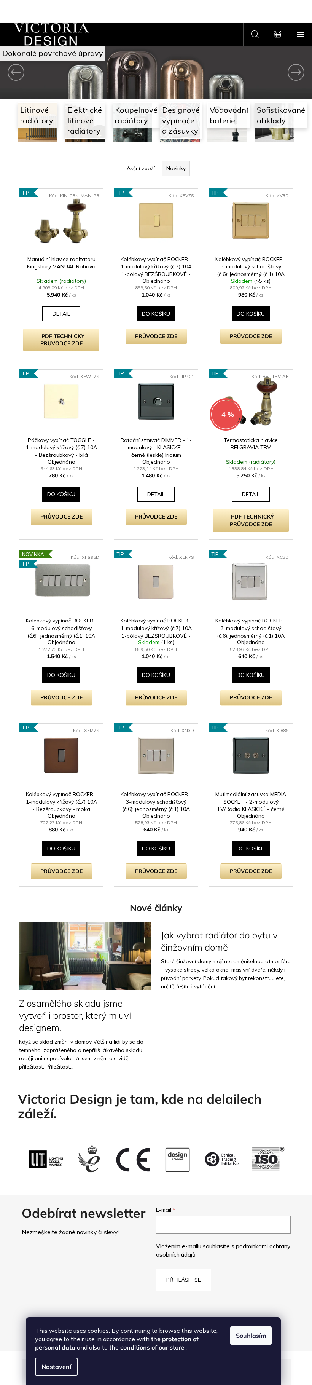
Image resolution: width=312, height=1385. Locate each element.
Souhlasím (251, 1335)
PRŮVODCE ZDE (153, 336)
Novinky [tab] (173, 168)
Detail (58, 313)
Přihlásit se (181, 1279)
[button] (23, 72)
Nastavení (56, 1367)
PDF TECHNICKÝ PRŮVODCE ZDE (59, 340)
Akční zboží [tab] (138, 168)
